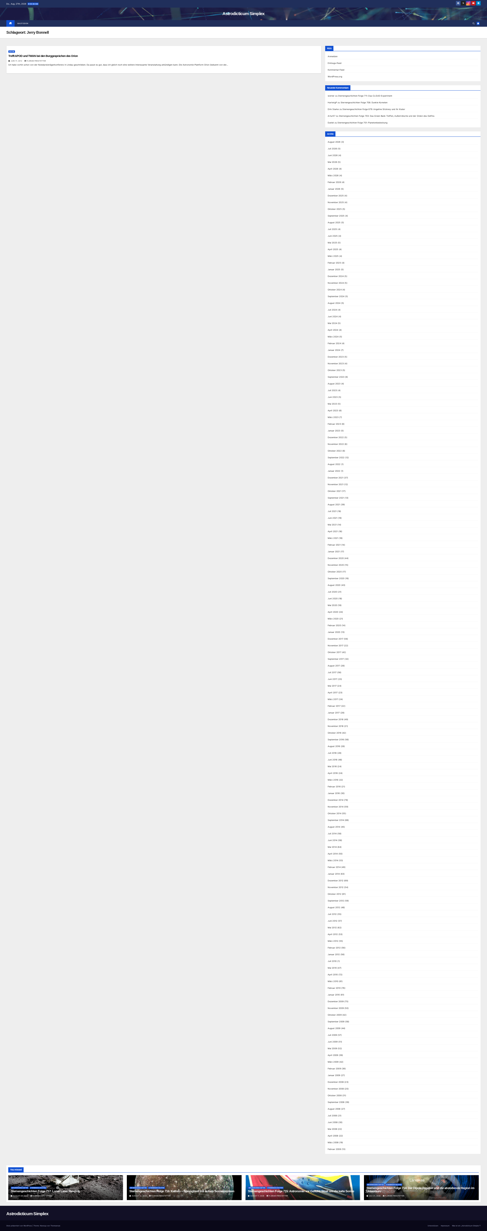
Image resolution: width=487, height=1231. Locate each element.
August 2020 (334, 585)
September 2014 (336, 820)
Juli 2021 (332, 511)
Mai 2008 (332, 1129)
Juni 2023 (333, 397)
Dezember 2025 (336, 195)
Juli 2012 (332, 914)
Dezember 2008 (336, 1082)
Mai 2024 (332, 323)
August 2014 (334, 827)
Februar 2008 (334, 1149)
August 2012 (334, 907)
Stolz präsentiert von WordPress (19, 1226)
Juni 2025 (333, 236)
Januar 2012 (334, 954)
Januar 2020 (334, 632)
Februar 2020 (334, 625)
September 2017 (336, 659)
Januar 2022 (334, 471)
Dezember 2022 (336, 437)
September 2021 (336, 498)
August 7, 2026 (257, 1196)
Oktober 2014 (334, 813)
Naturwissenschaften (20, 1188)
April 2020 (333, 612)
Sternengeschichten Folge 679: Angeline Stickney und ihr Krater (373, 109)
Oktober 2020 (335, 571)
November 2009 (336, 1008)
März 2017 (333, 699)
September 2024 (336, 296)
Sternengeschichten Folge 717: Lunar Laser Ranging (45, 1191)
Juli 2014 (332, 833)
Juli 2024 (332, 310)
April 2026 (333, 168)
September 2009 (336, 1021)
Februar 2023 (334, 424)
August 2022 (334, 464)
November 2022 (336, 444)
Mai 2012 (332, 927)
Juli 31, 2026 (375, 1196)
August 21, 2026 (21, 1196)
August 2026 (334, 142)
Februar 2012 (334, 947)
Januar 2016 (334, 793)
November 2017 (335, 645)
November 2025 (336, 202)
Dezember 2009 (336, 1001)
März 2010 (333, 981)
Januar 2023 (334, 430)
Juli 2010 (332, 961)
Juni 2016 (332, 759)
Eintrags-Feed (334, 63)
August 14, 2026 (139, 1196)
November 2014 (335, 806)
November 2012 (335, 887)
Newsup (43, 1226)
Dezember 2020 (336, 558)
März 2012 (333, 941)
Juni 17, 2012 (17, 61)
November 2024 (336, 283)
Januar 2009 (334, 1075)
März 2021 (333, 538)
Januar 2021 (334, 551)
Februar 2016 (334, 786)
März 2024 (333, 336)
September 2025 (336, 216)
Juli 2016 (332, 753)
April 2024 (333, 330)
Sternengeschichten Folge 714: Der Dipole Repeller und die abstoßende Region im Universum (420, 1189)
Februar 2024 (334, 343)
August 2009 (334, 1028)
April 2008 (333, 1135)
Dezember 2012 (335, 880)
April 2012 (333, 934)
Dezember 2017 (335, 639)
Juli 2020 (332, 592)
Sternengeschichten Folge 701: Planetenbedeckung (362, 122)
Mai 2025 (332, 242)
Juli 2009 (332, 1035)
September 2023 (336, 377)
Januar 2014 (334, 874)
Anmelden (332, 56)
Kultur (11, 51)
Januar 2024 (334, 350)
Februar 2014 (334, 867)
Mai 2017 (332, 686)
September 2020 (336, 578)
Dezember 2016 (335, 719)
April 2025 (333, 249)
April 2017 (333, 692)
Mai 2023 (332, 404)
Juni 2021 (332, 518)
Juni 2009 (333, 1041)
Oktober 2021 (334, 491)
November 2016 (335, 726)
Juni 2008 (333, 1122)
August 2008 (334, 1109)
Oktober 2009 (335, 1015)
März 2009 (333, 1062)
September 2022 (336, 457)
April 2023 (333, 410)
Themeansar (55, 1226)
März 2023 (333, 417)
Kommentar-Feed (336, 70)
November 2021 (335, 484)
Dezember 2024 (336, 276)
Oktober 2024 (335, 289)
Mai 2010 (332, 968)
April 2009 (333, 1055)
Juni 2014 (332, 840)
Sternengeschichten (38, 1188)
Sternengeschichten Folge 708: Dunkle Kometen (364, 102)
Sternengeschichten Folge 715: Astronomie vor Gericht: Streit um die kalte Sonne (301, 1191)
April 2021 (333, 531)
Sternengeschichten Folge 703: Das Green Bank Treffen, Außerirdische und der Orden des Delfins (386, 116)
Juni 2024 (333, 316)
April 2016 (333, 773)
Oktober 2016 (334, 733)
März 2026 (333, 175)
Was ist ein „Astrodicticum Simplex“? (466, 1226)
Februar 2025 (334, 263)
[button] (474, 23)
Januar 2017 (334, 712)
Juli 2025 (332, 229)
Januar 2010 (334, 994)
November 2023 (336, 363)
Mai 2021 (332, 524)
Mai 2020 (332, 605)
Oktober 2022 (335, 451)
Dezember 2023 (336, 357)
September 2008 (336, 1102)
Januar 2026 (334, 189)
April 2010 (333, 974)
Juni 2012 (332, 921)
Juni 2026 (333, 155)
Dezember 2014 (335, 800)
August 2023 (334, 383)
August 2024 (334, 303)
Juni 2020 (333, 598)
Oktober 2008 (335, 1095)
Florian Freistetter (36, 61)
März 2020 (333, 618)
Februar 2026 (334, 182)
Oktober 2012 (334, 894)
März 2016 (333, 780)
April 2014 (333, 853)
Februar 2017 (334, 706)
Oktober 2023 (335, 370)
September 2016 (336, 739)
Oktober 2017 (334, 652)
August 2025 (334, 222)
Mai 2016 (332, 766)
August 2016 (334, 746)
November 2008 (336, 1088)
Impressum (445, 1226)
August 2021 (334, 504)
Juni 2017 (332, 679)
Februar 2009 (334, 1068)
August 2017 (334, 665)
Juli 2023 (332, 390)
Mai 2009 (332, 1048)
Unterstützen (433, 1226)
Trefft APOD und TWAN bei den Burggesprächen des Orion (43, 56)
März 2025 (333, 256)
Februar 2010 (334, 988)
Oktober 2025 (335, 209)
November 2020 (336, 565)
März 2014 (333, 860)
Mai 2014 (332, 847)
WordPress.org (335, 76)
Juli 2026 (332, 148)
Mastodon (22, 23)
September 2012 (336, 900)
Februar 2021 (334, 545)
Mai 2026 (332, 162)
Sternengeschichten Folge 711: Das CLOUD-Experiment (365, 96)
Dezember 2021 (335, 477)
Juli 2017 (332, 672)
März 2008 (333, 1142)
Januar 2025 (334, 269)
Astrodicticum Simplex (243, 13)
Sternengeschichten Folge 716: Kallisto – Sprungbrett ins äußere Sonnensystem (181, 1191)
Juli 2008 (332, 1115)
